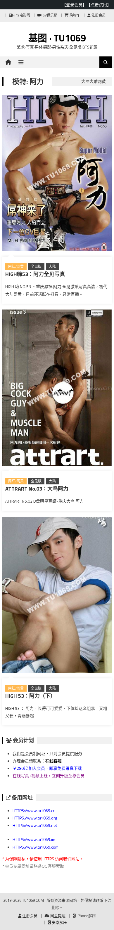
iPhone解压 (86, 916)
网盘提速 (57, 916)
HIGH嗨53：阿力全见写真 (35, 274)
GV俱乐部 (49, 15)
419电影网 (21, 15)
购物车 (74, 15)
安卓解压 (59, 922)
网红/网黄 (16, 266)
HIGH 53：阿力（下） (30, 696)
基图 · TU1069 (57, 38)
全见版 (36, 266)
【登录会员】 (74, 4)
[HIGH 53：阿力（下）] (57, 596)
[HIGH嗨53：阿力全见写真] (57, 174)
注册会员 (98, 15)
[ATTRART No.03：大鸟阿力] (57, 389)
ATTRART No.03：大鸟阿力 (36, 489)
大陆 (52, 266)
